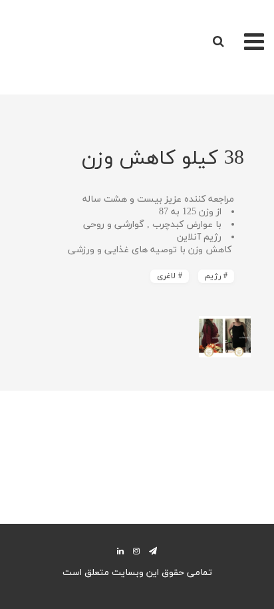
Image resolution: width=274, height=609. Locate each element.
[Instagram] (136, 550)
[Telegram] (153, 550)
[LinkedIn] (120, 550)
